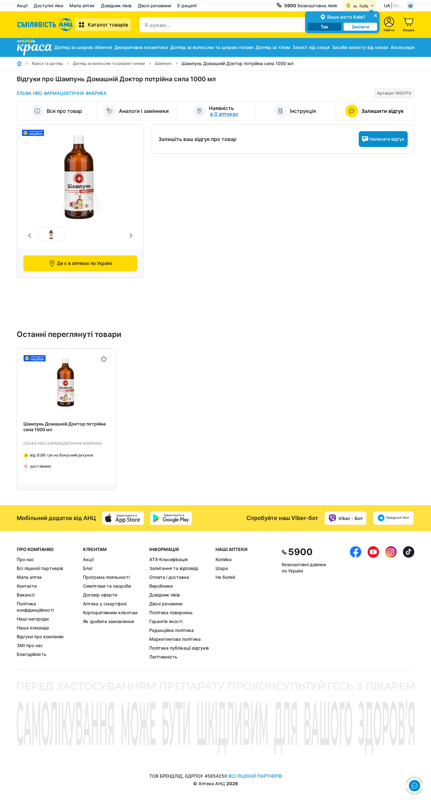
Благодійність (31, 654)
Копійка (224, 559)
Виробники (161, 586)
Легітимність (163, 656)
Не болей (225, 577)
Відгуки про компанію (40, 636)
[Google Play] (171, 518)
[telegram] (393, 518)
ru (396, 5)
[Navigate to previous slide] (29, 235)
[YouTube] (373, 603)
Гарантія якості (165, 621)
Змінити (360, 26)
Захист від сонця (311, 47)
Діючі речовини (154, 5)
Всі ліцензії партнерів (40, 568)
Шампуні (163, 63)
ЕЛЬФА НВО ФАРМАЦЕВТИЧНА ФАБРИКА (62, 93)
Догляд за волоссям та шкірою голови (211, 47)
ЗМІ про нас (30, 645)
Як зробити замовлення (108, 621)
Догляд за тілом (273, 47)
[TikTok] (408, 603)
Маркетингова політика (175, 639)
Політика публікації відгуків (179, 648)
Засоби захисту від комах (360, 47)
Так (324, 26)
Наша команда (33, 627)
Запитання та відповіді (173, 568)
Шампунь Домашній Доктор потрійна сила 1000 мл (64, 426)
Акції (22, 5)
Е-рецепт (187, 5)
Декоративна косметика (141, 47)
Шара (222, 568)
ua (387, 5)
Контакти (27, 586)
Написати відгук (386, 139)
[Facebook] (355, 603)
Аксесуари (402, 47)
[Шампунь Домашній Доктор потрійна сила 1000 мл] (66, 382)
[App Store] (123, 518)
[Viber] (345, 518)
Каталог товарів (108, 24)
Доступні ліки (48, 5)
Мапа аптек (82, 5)
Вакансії (25, 594)
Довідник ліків (116, 5)
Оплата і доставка (169, 577)
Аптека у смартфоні (105, 603)
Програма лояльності (106, 577)
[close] (375, 15)
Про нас (25, 559)
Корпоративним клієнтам (110, 612)
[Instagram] (391, 603)
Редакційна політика (171, 630)
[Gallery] (80, 235)
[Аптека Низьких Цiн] (46, 24)
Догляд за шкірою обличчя (83, 47)
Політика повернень (171, 612)
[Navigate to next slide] (131, 235)
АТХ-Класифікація (168, 559)
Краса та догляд (47, 63)
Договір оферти (100, 594)
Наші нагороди (33, 618)
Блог (88, 568)
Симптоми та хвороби (107, 586)
